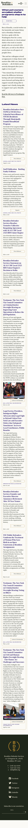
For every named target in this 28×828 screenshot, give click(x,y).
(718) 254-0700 (15, 766)
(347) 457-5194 (15, 768)
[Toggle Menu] (26, 3)
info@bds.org (15, 770)
